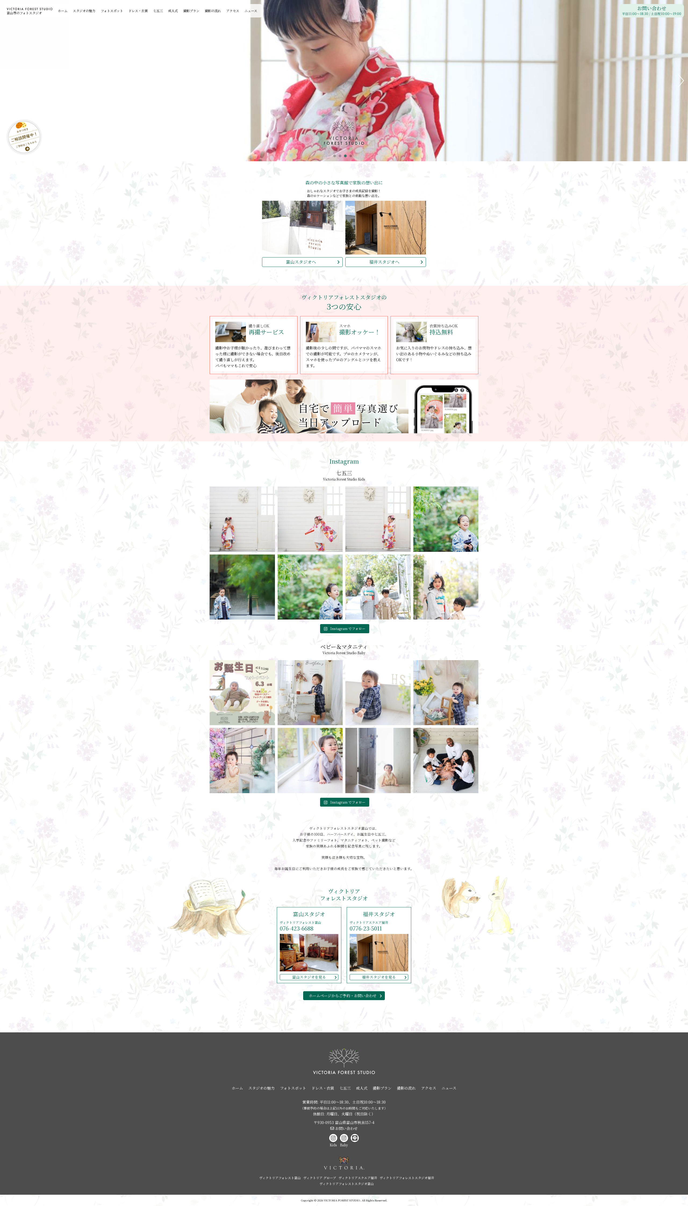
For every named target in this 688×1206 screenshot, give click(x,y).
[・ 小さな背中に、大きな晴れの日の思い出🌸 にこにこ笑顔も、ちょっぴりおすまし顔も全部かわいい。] (378, 519)
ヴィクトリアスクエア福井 (358, 1177)
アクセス (232, 10)
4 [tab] (352, 157)
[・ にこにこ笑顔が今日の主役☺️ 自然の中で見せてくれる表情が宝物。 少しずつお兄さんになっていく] (446, 519)
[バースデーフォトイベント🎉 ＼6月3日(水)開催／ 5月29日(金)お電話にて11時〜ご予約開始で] (242, 692)
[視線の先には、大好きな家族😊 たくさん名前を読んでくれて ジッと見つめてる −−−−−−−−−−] (310, 692)
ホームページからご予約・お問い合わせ (343, 995)
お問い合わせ (651, 11)
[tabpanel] (344, 80)
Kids (333, 1145)
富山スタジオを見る (309, 977)
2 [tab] (341, 157)
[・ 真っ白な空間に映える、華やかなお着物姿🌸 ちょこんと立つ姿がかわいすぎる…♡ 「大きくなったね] (242, 519)
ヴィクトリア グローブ (319, 1177)
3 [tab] (346, 157)
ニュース (251, 10)
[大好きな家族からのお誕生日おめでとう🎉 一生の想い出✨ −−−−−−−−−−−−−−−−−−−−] (446, 760)
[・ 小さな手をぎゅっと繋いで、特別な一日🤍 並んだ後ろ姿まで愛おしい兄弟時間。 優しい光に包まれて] (378, 587)
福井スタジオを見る (379, 977)
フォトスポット (112, 10)
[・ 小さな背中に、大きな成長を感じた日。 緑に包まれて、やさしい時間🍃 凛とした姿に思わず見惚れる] (310, 587)
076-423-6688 (296, 928)
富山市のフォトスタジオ (24, 12)
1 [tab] (336, 157)
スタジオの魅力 (84, 10)
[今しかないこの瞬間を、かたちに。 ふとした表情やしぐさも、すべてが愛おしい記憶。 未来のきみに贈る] (378, 760)
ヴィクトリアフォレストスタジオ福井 (407, 1177)
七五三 (158, 10)
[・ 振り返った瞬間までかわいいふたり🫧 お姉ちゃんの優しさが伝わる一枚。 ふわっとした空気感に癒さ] (446, 587)
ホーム (62, 10)
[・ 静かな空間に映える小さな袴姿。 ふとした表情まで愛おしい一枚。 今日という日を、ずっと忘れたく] (242, 587)
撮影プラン (191, 10)
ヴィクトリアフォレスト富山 (280, 1177)
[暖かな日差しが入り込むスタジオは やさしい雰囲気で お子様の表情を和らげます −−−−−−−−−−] (378, 692)
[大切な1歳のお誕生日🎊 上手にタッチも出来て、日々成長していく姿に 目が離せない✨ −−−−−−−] (446, 692)
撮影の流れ (213, 10)
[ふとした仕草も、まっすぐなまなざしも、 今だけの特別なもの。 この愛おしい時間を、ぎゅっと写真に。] (310, 760)
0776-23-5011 (366, 928)
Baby (344, 1145)
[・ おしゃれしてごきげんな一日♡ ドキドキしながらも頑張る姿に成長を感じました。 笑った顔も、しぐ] (310, 519)
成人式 (173, 10)
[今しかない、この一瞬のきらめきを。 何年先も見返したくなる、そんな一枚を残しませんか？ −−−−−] (242, 760)
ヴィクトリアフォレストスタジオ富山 (347, 1183)
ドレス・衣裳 (138, 10)
